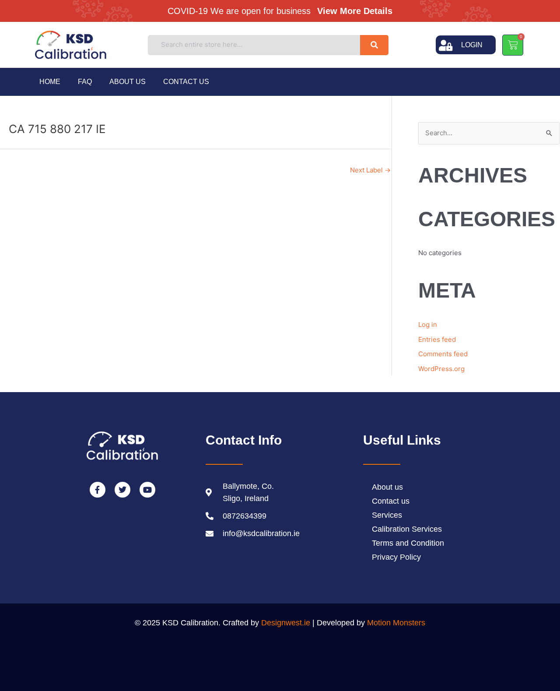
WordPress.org (441, 369)
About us (127, 81)
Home (49, 81)
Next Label (370, 170)
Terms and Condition (408, 543)
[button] (284, 10)
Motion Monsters (396, 622)
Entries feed (437, 339)
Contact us (186, 81)
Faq (85, 81)
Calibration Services (407, 529)
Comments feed (443, 354)
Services (387, 515)
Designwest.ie (285, 622)
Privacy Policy (396, 557)
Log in (427, 324)
